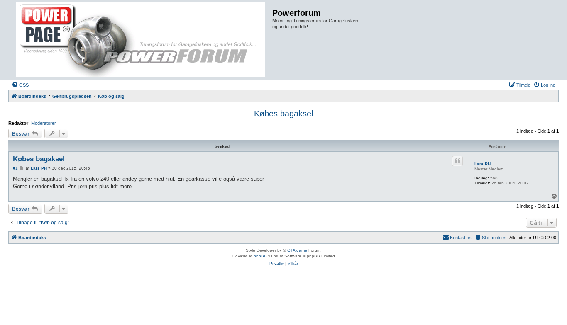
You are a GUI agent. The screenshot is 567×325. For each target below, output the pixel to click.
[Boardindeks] (141, 40)
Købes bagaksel (283, 113)
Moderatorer (43, 123)
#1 (15, 168)
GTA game (297, 250)
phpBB (260, 256)
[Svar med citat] (457, 161)
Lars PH (482, 164)
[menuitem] (20, 85)
